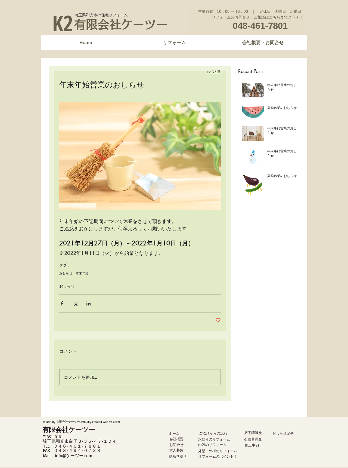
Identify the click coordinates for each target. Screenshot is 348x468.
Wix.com (114, 422)
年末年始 (82, 273)
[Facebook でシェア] (61, 303)
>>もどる (214, 71)
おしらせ (65, 273)
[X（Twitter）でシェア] (75, 303)
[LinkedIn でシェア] (88, 303)
